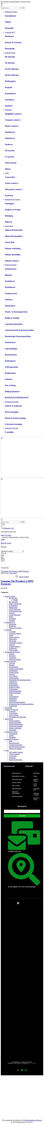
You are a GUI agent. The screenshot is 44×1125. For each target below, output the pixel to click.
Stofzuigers (9, 203)
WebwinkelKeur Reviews (33, 1120)
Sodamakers (10, 306)
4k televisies (10, 63)
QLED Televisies (12, 75)
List (2, 557)
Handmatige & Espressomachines (20, 680)
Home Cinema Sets (15, 604)
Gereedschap (13, 713)
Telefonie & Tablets (11, 732)
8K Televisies (13, 602)
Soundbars (9, 100)
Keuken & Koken (10, 265)
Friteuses (8, 379)
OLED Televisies (12, 69)
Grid (2, 555)
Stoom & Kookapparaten (17, 702)
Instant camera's (12, 126)
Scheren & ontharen (13, 406)
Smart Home (9, 226)
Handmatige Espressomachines (18, 336)
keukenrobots (10, 269)
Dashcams (9, 195)
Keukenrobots (13, 685)
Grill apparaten (11, 367)
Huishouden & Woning (12, 199)
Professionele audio (15, 611)
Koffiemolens (10, 373)
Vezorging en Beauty (12, 739)
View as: (3, 553)
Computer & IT (10, 32)
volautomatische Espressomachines (19, 330)
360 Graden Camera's (16, 752)
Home (3, 539)
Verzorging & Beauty (12, 402)
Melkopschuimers (12, 391)
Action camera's (11, 183)
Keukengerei (10, 361)
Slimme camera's (12, 261)
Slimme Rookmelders (14, 236)
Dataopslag (9, 48)
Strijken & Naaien (15, 659)
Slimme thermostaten (14, 230)
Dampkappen (13, 670)
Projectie (8, 87)
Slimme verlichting (13, 248)
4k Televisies (13, 598)
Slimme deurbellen (12, 254)
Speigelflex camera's (13, 114)
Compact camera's (12, 120)
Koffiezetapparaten (15, 691)
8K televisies (10, 57)
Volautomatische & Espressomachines (21, 704)
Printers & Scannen (13, 42)
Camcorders (10, 177)
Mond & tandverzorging (15, 418)
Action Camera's (14, 754)
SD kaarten (10, 150)
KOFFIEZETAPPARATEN (16, 397)
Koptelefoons (10, 93)
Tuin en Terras (13, 715)
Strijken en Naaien (13, 210)
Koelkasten (8, 708)
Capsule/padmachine (14, 324)
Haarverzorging (11, 412)
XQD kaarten (10, 163)
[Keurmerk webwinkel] (8, 895)
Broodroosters (11, 355)
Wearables (9, 28)
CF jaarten (9, 157)
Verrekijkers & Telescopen (17, 717)
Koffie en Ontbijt (12, 318)
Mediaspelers (10, 81)
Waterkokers (10, 342)
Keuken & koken (10, 661)
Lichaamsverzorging (13, 424)
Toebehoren (10, 132)
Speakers (8, 106)
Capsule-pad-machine (16, 669)
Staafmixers (10, 281)
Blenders (8, 275)
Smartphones (10, 16)
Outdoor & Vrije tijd (11, 428)
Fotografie (8, 110)
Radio (11, 617)
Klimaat (8, 222)
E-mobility (9, 432)
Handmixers (10, 287)
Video (7, 173)
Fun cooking (10, 385)
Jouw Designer (32, 1063)
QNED (15, 600)
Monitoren (9, 36)
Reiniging (9, 216)
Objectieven (10, 138)
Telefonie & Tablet (11, 12)
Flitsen (7, 169)
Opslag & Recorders (15, 760)
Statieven (9, 144)
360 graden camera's (13, 189)
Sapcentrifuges (11, 349)
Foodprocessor (11, 293)
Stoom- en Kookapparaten (16, 312)
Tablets (8, 22)
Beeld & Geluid (10, 53)
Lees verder (13, 573)
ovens (11, 695)
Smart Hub (9, 242)
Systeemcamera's (14, 646)
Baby (10, 741)
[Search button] (23, 8)
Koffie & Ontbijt (14, 687)
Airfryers (8, 299)
